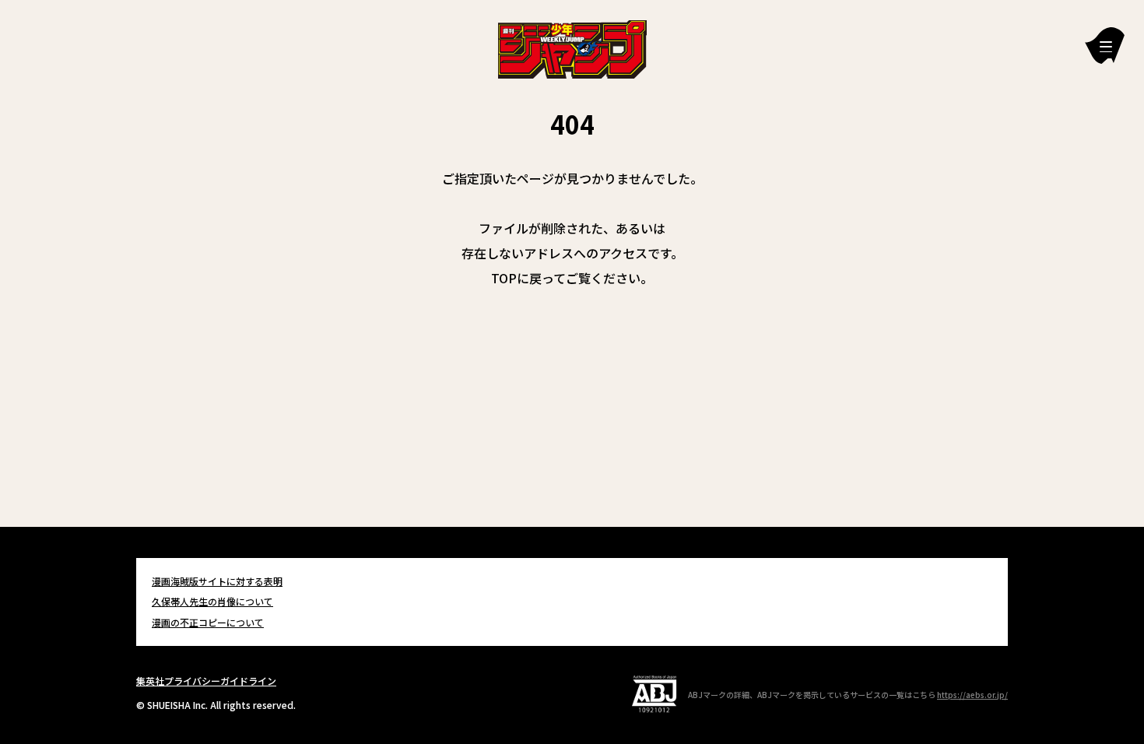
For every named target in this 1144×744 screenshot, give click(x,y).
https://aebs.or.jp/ (972, 694)
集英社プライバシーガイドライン (206, 680)
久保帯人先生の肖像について (212, 601)
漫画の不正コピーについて (208, 622)
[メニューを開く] (1105, 45)
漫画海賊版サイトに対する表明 (217, 581)
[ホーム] (572, 47)
